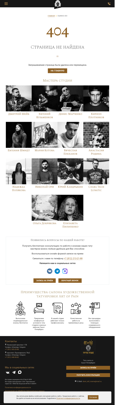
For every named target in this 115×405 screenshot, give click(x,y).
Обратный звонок (70, 281)
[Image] (19, 98)
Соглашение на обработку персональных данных (24, 391)
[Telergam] (57, 271)
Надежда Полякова (19, 188)
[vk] (49, 271)
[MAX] (20, 373)
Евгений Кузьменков (44, 116)
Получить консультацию (88, 375)
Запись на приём (44, 281)
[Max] (65, 271)
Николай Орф (44, 187)
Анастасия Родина (96, 152)
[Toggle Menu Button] (6, 3)
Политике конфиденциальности (68, 398)
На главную (57, 71)
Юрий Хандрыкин (70, 187)
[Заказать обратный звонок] (109, 3)
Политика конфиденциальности (18, 387)
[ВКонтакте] (7, 373)
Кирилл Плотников (96, 116)
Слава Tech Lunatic (96, 188)
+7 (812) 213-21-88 (73, 258)
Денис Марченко (70, 114)
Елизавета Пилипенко (70, 225)
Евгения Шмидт (19, 150)
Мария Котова (44, 150)
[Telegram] (14, 373)
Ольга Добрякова (44, 223)
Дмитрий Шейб (18, 114)
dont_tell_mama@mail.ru (92, 381)
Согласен (93, 397)
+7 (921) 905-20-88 (12, 349)
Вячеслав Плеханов (70, 152)
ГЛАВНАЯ (51, 16)
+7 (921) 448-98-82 (12, 357)
